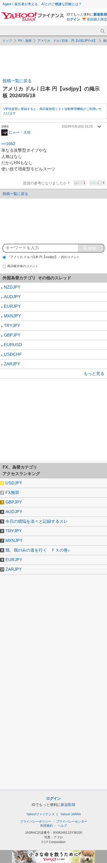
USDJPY (13, 483)
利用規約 (46, 825)
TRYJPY (12, 325)
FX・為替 (24, 41)
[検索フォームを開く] (102, 31)
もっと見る (94, 373)
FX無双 (12, 492)
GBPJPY (12, 335)
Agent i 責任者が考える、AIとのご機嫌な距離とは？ (42, 4)
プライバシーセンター (71, 821)
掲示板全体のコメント (22, 266)
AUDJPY (12, 297)
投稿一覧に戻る (17, 81)
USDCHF (13, 354)
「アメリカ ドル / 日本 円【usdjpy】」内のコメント (43, 257)
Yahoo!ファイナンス (40, 814)
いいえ (97, 183)
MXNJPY (12, 316)
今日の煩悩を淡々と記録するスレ (36, 521)
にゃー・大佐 (20, 132)
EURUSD (13, 345)
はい (79, 183)
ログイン (73, 19)
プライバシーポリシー (35, 821)
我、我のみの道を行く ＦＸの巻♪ (37, 550)
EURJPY (12, 306)
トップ (7, 41)
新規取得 (100, 14)
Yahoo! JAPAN (70, 814)
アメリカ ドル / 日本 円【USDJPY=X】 (67, 41)
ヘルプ (62, 825)
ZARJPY (12, 364)
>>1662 (8, 144)
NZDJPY (12, 287)
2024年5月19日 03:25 (77, 126)
